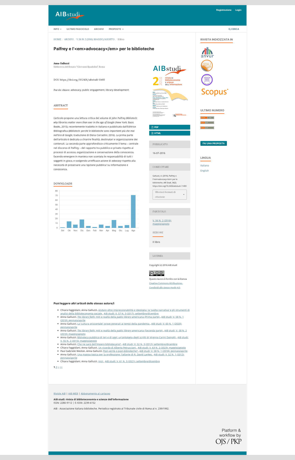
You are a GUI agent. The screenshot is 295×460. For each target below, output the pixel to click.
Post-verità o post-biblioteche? (120, 351)
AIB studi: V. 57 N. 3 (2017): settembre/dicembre (131, 313)
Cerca (235, 29)
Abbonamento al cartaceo (95, 393)
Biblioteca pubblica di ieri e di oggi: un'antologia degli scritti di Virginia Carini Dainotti (126, 337)
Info (57, 29)
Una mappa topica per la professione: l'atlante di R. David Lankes (115, 354)
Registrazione (223, 10)
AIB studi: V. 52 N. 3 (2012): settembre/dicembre (150, 344)
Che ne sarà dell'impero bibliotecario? (99, 344)
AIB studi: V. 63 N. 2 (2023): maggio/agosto (162, 347)
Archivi (99, 29)
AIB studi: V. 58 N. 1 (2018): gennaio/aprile (163, 351)
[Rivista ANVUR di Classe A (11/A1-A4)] (207, 57)
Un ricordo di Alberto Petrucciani (117, 347)
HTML (157, 133)
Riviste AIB (60, 393)
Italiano (204, 165)
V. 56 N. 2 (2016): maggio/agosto (95, 39)
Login (238, 10)
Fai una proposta (214, 143)
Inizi (101, 361)
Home (57, 39)
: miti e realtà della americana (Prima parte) (118, 317)
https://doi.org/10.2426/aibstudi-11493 (82, 79)
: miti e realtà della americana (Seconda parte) (120, 330)
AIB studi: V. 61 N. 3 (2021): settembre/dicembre (132, 361)
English (204, 170)
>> (61, 367)
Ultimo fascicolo (78, 29)
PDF (156, 127)
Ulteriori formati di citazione (165, 194)
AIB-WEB (73, 393)
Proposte (115, 29)
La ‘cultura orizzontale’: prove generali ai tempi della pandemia (113, 323)
